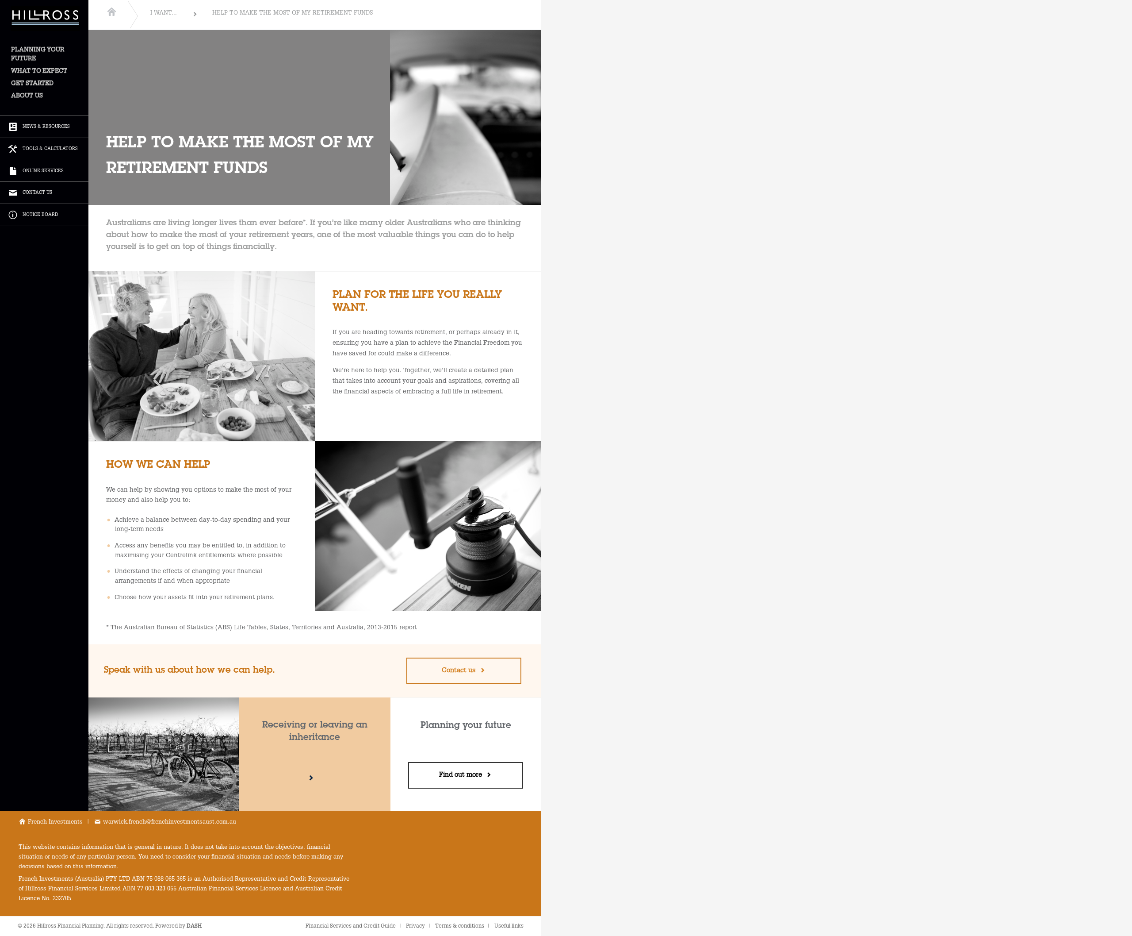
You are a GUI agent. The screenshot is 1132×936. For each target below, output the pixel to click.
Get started (32, 84)
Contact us (460, 670)
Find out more (462, 775)
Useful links (509, 926)
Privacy (415, 926)
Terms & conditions (459, 926)
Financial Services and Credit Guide (351, 926)
